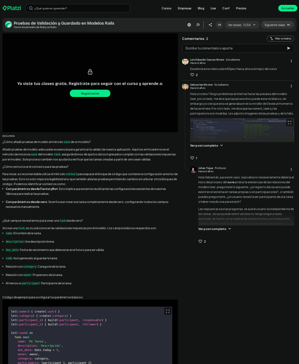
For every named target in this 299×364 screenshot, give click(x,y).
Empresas (184, 8)
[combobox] (78, 8)
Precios (241, 8)
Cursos (166, 8)
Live (213, 8)
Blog (201, 8)
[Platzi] (11, 8)
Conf (226, 8)
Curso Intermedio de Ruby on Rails (35, 27)
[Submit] (30, 8)
